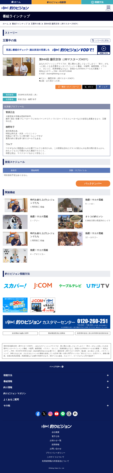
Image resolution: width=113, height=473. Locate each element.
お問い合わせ (55, 449)
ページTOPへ (55, 367)
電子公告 (55, 436)
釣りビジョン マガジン (14, 393)
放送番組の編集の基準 (20, 333)
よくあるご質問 (11, 399)
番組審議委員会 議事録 (56, 333)
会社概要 (55, 432)
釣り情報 (7, 387)
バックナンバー (93, 183)
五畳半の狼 (36, 24)
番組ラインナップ (19, 24)
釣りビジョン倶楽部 (56, 2)
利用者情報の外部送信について (55, 461)
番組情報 (7, 381)
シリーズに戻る (102, 40)
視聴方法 (99, 2)
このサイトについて (55, 457)
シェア (104, 87)
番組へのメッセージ (70, 87)
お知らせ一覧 (55, 440)
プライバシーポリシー (55, 453)
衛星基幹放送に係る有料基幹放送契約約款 (92, 333)
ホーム (17, 2)
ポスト (91, 87)
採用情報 (55, 444)
